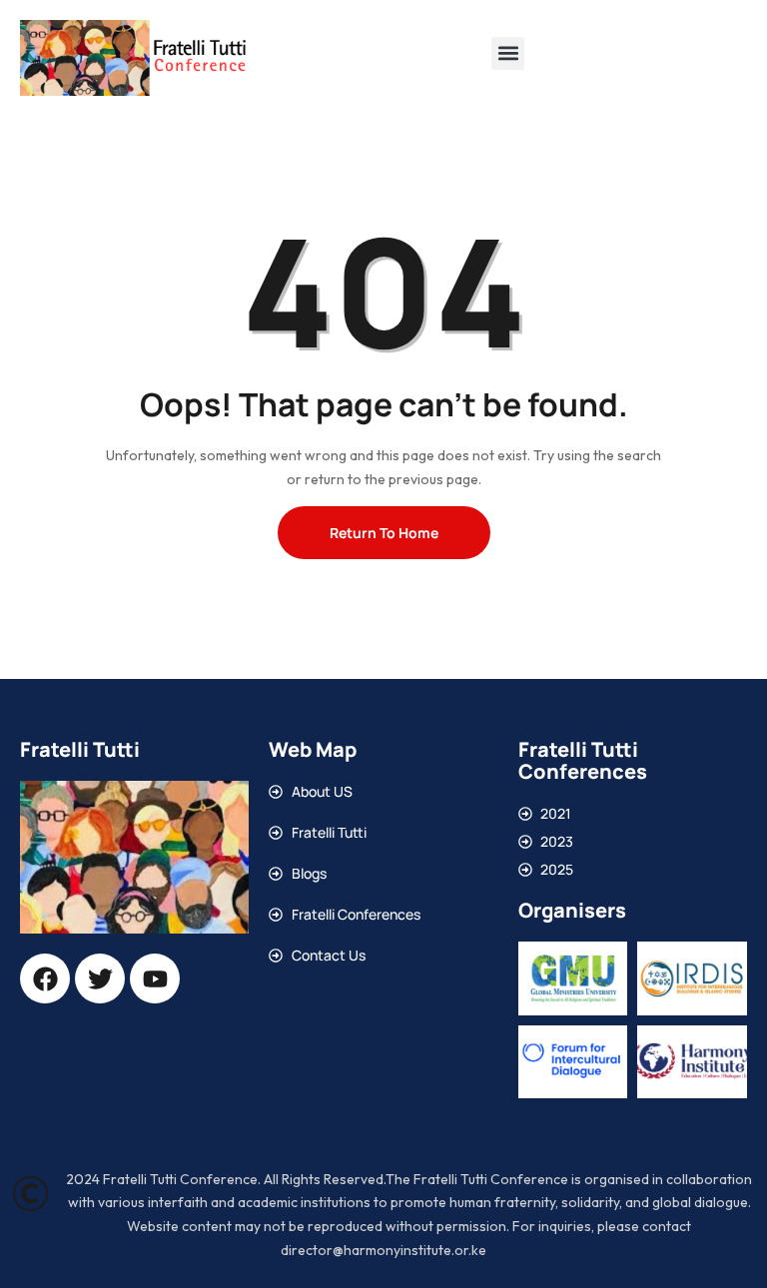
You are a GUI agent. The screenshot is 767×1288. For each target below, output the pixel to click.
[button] (507, 53)
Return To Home (384, 532)
